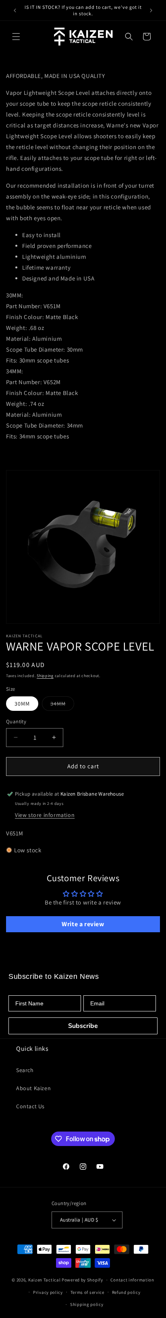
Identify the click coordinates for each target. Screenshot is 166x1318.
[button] (16, 36)
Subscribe (83, 1025)
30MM (22, 703)
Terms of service (87, 1292)
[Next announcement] (151, 10)
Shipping (45, 675)
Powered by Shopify (82, 1280)
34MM (62, 705)
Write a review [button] (83, 924)
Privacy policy (48, 1292)
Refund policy (126, 1292)
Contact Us (30, 1106)
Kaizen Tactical (44, 1280)
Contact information (132, 1280)
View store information (45, 815)
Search (25, 1070)
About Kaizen (33, 1088)
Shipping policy (87, 1304)
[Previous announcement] (15, 10)
